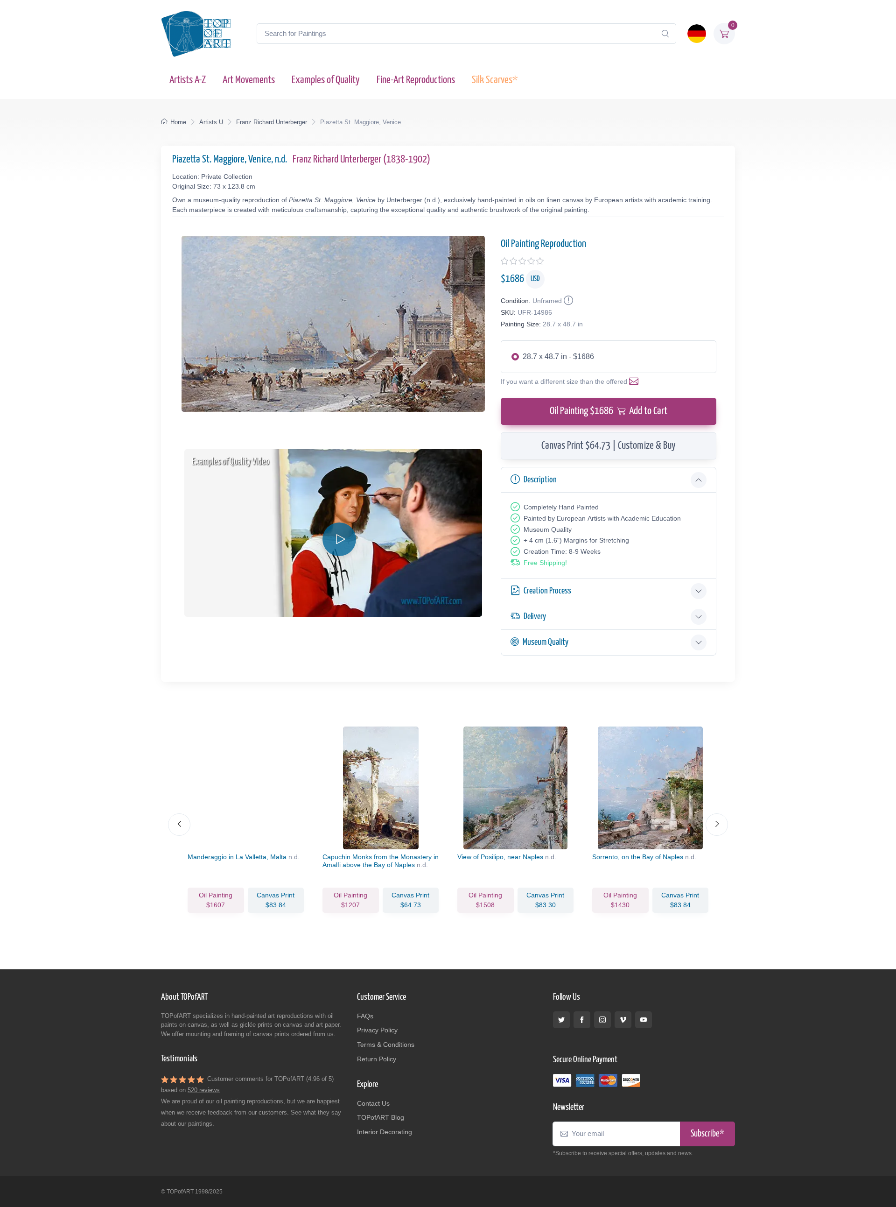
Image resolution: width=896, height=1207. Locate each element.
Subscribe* (707, 1133)
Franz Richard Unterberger (271, 122)
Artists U (211, 122)
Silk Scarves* (495, 80)
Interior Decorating (384, 1132)
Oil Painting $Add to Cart (608, 411)
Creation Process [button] (547, 590)
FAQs (365, 1016)
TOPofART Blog (380, 1117)
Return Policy (376, 1059)
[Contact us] (635, 381)
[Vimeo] (623, 1019)
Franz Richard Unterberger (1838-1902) (361, 159)
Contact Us (373, 1103)
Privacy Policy (377, 1030)
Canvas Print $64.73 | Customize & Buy (608, 445)
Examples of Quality (326, 80)
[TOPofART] (196, 34)
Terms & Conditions (385, 1044)
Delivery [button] (535, 616)
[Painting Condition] (567, 300)
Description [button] (540, 479)
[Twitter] (561, 1019)
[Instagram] (602, 1019)
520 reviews (204, 1090)
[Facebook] (582, 1019)
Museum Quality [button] (545, 642)
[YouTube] (643, 1019)
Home (178, 122)
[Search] (665, 33)
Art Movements (249, 80)
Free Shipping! (545, 562)
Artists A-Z (187, 80)
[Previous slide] (179, 824)
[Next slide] (717, 824)
